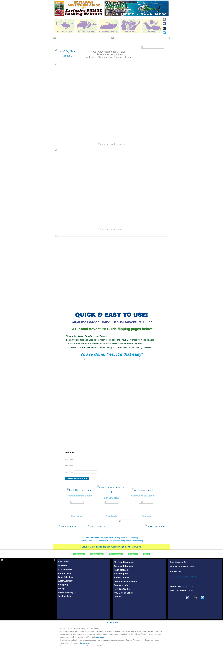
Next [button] (165, 7)
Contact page (99, 637)
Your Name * (69, 466)
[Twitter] (164, 32)
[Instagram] (164, 28)
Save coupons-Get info (76, 478)
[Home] (164, 19)
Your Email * (69, 459)
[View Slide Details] (137, 8)
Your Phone (69, 472)
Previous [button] (107, 7)
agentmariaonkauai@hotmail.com (183, 577)
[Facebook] (164, 23)
